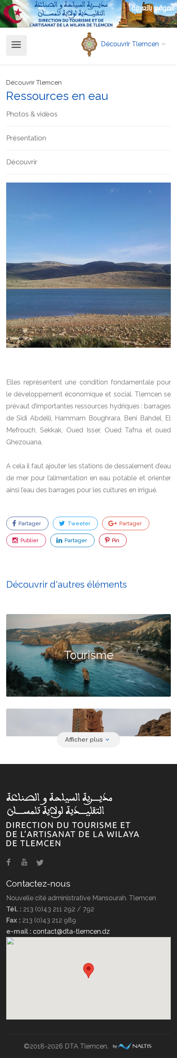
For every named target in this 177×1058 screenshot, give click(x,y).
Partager (29, 523)
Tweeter (78, 523)
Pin (115, 540)
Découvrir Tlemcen (34, 82)
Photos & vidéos (32, 114)
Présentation (26, 138)
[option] (88, 265)
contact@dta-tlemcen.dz (71, 931)
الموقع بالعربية (153, 7)
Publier (29, 540)
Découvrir (21, 162)
